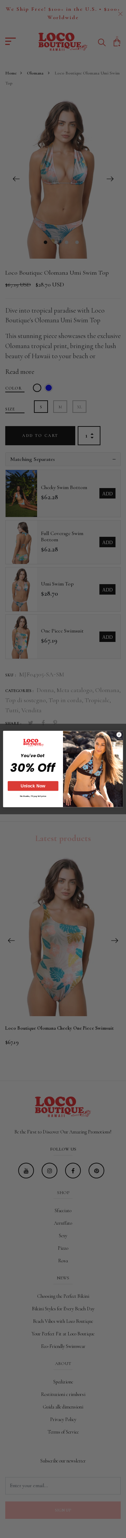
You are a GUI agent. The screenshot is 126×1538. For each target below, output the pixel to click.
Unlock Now (33, 786)
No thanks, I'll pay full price (33, 796)
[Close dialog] (118, 734)
